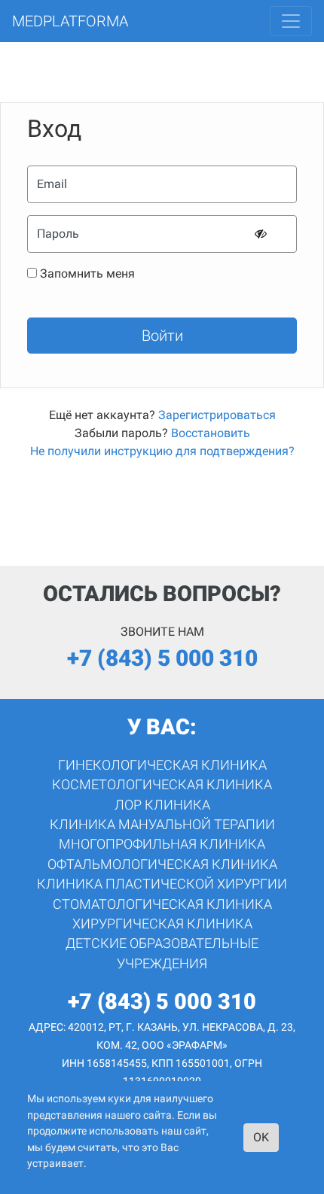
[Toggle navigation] (291, 21)
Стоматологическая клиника (162, 904)
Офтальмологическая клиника (162, 864)
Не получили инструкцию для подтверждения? (162, 451)
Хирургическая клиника (162, 923)
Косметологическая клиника (162, 784)
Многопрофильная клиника (162, 844)
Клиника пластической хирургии (162, 884)
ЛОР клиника (162, 805)
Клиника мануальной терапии (162, 824)
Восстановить (210, 433)
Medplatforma (70, 21)
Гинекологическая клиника (162, 765)
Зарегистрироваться (217, 415)
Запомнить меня (87, 273)
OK (261, 1137)
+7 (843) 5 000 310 (162, 658)
